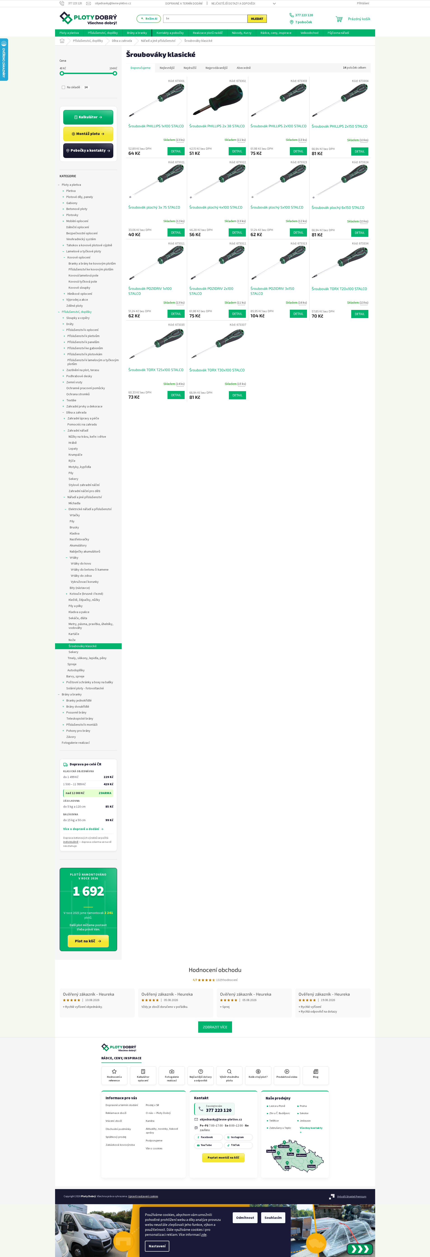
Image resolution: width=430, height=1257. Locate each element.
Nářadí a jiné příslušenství (84, 497)
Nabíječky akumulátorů (85, 551)
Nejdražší (190, 68)
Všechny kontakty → (311, 1130)
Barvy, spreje (75, 676)
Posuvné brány (76, 712)
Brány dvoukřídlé (77, 706)
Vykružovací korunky (85, 582)
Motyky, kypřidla (80, 467)
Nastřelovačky (79, 539)
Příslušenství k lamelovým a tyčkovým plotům (93, 362)
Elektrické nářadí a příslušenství (90, 509)
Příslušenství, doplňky (77, 312)
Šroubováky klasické (83, 646)
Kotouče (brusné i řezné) (86, 594)
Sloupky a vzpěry (78, 318)
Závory (71, 737)
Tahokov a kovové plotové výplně (89, 245)
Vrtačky (75, 515)
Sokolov (304, 1113)
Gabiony (71, 203)
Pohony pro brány (78, 731)
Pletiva (71, 191)
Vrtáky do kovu (81, 563)
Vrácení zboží (114, 1121)
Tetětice (274, 1121)
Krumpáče (75, 455)
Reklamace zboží (116, 1113)
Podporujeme (154, 1141)
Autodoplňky (76, 670)
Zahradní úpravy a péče (83, 418)
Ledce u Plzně (277, 1106)
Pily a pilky (76, 606)
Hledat (257, 19)
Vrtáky (74, 557)
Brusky (74, 527)
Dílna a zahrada (76, 412)
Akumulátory (78, 545)
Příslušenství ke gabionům (85, 348)
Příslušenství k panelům (83, 342)
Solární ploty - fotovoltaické (85, 688)
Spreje (72, 664)
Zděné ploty (74, 306)
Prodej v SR (152, 1105)
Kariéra (150, 1121)
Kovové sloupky (79, 288)
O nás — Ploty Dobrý (158, 1113)
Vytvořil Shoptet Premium (351, 1197)
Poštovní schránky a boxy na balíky (89, 682)
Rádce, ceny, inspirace (121, 1058)
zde (204, 1234)
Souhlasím (273, 1217)
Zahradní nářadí (77, 430)
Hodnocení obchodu (215, 969)
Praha (303, 1106)
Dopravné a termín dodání (183, 4)
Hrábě (73, 443)
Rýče (72, 461)
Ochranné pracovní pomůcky (85, 388)
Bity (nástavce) (80, 588)
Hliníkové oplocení (79, 294)
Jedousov (305, 1121)
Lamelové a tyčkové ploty (83, 251)
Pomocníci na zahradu (82, 424)
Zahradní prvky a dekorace (84, 406)
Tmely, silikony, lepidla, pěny (87, 658)
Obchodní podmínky (118, 1129)
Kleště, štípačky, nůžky (84, 600)
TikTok (235, 1145)
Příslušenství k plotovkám (84, 354)
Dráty (70, 324)
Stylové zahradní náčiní (84, 485)
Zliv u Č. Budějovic (279, 1113)
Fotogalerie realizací (76, 743)
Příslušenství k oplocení (82, 330)
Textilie (71, 400)
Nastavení (157, 1246)
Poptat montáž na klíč (223, 1158)
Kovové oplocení (78, 257)
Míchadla (74, 503)
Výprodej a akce (77, 299)
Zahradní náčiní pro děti (84, 491)
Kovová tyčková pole (83, 281)
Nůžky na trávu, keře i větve (87, 436)
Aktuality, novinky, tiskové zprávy (162, 1131)
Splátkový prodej (116, 1137)
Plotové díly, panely (79, 197)
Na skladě (77, 87)
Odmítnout (245, 1217)
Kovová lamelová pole (83, 275)
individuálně (70, 842)
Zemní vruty (74, 382)
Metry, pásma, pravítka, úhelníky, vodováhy (91, 626)
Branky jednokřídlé (79, 700)
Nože (72, 640)
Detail (176, 151)
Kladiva (74, 533)
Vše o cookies (154, 1148)
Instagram (237, 1137)
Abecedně (244, 68)
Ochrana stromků (78, 394)
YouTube (206, 1145)
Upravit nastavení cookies (143, 1196)
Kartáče (74, 634)
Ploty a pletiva (71, 185)
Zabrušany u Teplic (280, 1128)
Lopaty (73, 448)
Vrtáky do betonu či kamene (90, 569)
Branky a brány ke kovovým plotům (92, 263)
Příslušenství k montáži (82, 725)
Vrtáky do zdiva (81, 576)
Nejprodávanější (217, 68)
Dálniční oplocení (77, 227)
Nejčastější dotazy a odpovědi (233, 4)
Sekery (73, 479)
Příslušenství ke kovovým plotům (91, 269)
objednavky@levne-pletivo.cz (221, 1119)
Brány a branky (72, 694)
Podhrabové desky (79, 376)
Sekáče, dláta (78, 618)
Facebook (207, 1137)
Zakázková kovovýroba (120, 1145)
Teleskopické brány (79, 718)
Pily (71, 473)
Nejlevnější (167, 68)
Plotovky (72, 215)
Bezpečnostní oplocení (82, 233)
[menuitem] (69, 33)
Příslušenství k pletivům (83, 336)
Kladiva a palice (79, 612)
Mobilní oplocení (77, 221)
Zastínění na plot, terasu (82, 370)
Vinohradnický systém (81, 239)
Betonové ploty (76, 209)
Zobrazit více (215, 1027)
